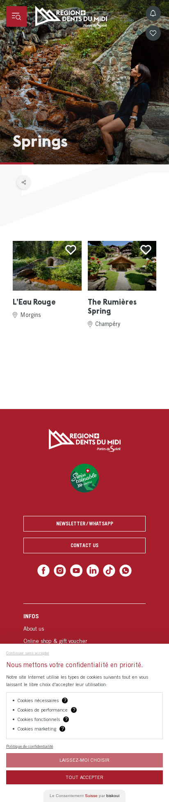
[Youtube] (76, 569)
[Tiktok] (107, 569)
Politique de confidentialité (29, 746)
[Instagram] (62, 569)
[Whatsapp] (122, 569)
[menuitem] (84, 639)
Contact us (84, 545)
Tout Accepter (84, 777)
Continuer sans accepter (27, 652)
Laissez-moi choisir (84, 760)
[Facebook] (47, 569)
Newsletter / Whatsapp (84, 523)
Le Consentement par (84, 795)
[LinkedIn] (92, 569)
